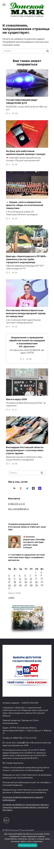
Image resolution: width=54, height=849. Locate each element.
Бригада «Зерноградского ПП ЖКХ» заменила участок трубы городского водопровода (26, 259)
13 (26, 579)
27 (26, 585)
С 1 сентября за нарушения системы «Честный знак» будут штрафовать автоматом (26, 557)
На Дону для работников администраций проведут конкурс (25, 152)
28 (31, 585)
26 (20, 585)
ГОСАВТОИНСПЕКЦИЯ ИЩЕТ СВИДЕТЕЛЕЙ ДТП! (22, 101)
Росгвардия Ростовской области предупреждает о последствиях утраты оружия (24, 450)
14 (31, 579)
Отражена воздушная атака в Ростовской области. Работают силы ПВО (27, 527)
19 (20, 582)
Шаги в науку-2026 (16, 399)
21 (31, 582)
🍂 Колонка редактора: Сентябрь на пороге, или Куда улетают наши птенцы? (34, 542)
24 (9, 585)
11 (14, 579)
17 (9, 582)
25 (15, 585)
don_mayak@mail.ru (18, 509)
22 (36, 582)
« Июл (11, 597)
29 (36, 585)
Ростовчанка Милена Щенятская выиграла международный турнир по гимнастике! (25, 313)
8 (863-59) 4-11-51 (16, 504)
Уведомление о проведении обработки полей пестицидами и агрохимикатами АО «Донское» (27, 342)
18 (15, 582)
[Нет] (51, 840)
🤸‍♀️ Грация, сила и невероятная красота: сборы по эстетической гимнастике (24, 205)
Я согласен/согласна (27, 845)
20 (26, 582)
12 (20, 579)
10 (9, 579)
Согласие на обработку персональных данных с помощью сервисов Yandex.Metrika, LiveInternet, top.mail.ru (26, 807)
